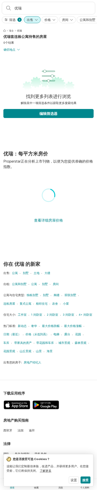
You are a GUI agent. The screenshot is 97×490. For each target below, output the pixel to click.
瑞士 (11, 30)
